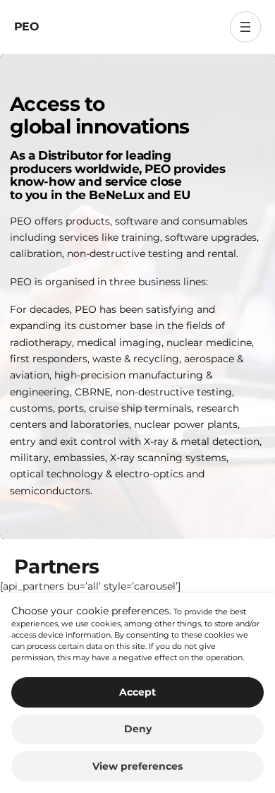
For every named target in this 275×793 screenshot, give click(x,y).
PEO (26, 26)
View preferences (137, 766)
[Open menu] (245, 26)
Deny (138, 728)
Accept (137, 692)
